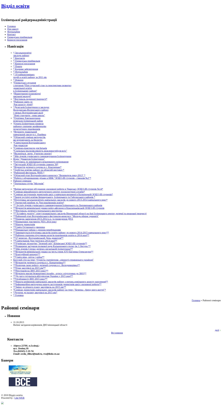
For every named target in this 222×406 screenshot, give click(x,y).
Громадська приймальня (19, 37)
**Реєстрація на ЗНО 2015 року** (30, 270)
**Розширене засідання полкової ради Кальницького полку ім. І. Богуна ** (52, 246)
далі (217, 330)
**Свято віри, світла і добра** (28, 257)
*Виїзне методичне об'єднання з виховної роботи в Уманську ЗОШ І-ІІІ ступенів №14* (58, 189)
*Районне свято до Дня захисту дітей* (23, 103)
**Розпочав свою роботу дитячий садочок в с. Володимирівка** (46, 265)
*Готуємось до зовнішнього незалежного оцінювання (40, 161)
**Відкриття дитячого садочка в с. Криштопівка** (39, 262)
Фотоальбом (13, 31)
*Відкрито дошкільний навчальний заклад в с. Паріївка (29, 133)
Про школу (13, 29)
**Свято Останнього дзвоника (29, 227)
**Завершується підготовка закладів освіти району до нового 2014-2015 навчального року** (61, 232)
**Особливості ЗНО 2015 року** (30, 279)
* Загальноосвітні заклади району (22, 54)
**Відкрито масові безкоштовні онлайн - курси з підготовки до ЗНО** (49, 273)
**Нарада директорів (24, 224)
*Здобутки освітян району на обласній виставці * (38, 170)
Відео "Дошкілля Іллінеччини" (29, 159)
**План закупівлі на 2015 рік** (29, 268)
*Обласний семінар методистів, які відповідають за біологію (29, 138)
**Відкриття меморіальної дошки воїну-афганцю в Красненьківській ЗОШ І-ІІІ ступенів (58, 208)
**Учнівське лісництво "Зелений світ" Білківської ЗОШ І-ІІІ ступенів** (50, 243)
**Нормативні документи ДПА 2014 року (35, 221)
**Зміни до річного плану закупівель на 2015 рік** (39, 287)
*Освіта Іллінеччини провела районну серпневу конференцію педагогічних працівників (29, 126)
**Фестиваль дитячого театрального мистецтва (37, 211)
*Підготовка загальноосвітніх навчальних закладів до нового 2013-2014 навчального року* (60, 200)
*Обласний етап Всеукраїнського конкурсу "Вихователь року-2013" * (49, 175)
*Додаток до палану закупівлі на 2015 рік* (35, 292)
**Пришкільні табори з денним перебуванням (37, 230)
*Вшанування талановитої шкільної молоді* (27, 95)
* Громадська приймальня (26, 61)
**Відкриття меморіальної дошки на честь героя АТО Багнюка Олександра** (53, 251)
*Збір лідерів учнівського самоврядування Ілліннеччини (42, 156)
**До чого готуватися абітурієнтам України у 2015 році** (43, 276)
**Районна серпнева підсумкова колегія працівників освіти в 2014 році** (51, 235)
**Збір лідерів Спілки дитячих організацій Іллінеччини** (43, 249)
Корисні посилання (17, 40)
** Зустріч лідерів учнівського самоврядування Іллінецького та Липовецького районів (57, 205)
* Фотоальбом (20, 72)
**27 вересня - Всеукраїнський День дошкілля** (38, 238)
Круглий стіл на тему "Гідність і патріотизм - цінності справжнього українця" (53, 260)
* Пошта (17, 66)
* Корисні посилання (24, 63)
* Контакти (19, 58)
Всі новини (117, 333)
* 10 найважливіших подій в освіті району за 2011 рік (30, 76)
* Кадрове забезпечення (25, 69)
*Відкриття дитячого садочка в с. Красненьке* (37, 167)
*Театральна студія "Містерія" (28, 183)
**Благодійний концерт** (26, 254)
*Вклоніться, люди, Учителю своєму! (32, 153)
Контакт (11, 34)
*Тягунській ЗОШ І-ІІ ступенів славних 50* (35, 164)
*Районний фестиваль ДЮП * (28, 172)
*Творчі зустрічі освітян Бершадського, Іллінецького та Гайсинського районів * (54, 197)
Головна (11, 26)
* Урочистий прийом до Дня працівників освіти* (38, 202)
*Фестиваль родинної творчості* (30, 99)
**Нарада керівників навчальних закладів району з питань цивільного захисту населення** (60, 281)
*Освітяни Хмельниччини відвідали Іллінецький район (28, 119)
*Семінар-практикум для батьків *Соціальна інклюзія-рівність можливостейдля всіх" (40, 149)
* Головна (18, 295)
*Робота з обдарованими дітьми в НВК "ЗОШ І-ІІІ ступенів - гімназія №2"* (52, 178)
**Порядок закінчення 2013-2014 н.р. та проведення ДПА (43, 219)
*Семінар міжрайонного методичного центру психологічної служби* (49, 191)
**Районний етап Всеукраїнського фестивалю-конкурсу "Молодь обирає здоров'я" (56, 216)
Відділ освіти (15, 6)
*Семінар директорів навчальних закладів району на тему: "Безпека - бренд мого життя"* (59, 290)
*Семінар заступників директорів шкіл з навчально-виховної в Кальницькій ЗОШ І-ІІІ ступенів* (63, 194)
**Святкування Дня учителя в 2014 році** (35, 240)
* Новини (18, 80)
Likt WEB (19, 398)
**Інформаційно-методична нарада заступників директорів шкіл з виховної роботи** (57, 284)
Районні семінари (22, 181)
